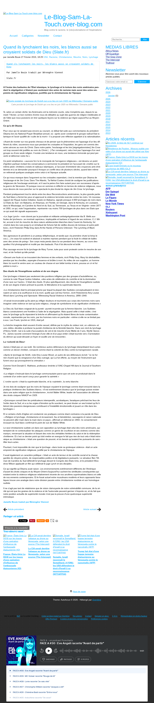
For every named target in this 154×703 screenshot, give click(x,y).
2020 (108, 113)
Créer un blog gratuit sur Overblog (55, 616)
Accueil (14, 36)
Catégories (28, 36)
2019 (108, 116)
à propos (85, 659)
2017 (108, 121)
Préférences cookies (99, 619)
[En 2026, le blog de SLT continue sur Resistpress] (127, 144)
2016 (108, 124)
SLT (18, 616)
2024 (108, 102)
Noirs (84, 57)
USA (45, 57)
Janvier (111, 95)
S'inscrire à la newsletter (16, 528)
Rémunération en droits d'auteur (134, 616)
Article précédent (16, 509)
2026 (108, 92)
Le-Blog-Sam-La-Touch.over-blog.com (73, 21)
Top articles (77, 616)
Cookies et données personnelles (74, 619)
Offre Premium (51, 619)
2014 (108, 130)
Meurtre (77, 57)
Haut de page (79, 591)
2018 (108, 119)
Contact (57, 36)
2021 (108, 110)
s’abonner (50, 659)
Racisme (53, 57)
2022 (108, 107)
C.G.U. (115, 616)
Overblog (96, 600)
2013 (108, 133)
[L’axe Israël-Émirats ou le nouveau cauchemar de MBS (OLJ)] (127, 167)
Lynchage (93, 57)
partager (68, 659)
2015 (108, 127)
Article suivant (90, 509)
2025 (108, 99)
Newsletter (43, 36)
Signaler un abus (102, 616)
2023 (108, 104)
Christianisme (65, 57)
